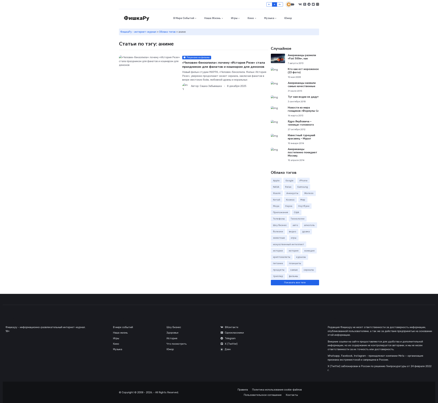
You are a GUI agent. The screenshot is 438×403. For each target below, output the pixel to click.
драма (306, 231)
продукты (279, 270)
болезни (278, 231)
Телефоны (279, 218)
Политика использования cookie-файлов (277, 389)
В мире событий (183, 18)
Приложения (280, 212)
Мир (302, 199)
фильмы (293, 276)
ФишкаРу (136, 18)
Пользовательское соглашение (263, 394)
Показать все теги (295, 282)
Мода (276, 206)
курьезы (301, 257)
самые (294, 270)
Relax (288, 187)
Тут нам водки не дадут (303, 97)
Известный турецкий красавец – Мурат (301, 137)
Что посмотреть (176, 343)
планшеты (295, 263)
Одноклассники (234, 332)
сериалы (309, 270)
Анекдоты (292, 193)
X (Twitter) (231, 343)
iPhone (303, 180)
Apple (276, 180)
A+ (280, 4)
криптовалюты (281, 257)
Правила (242, 389)
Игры (233, 18)
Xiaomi (277, 193)
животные (279, 238)
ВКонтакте (231, 327)
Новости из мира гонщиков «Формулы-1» (303, 109)
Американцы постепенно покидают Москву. (302, 152)
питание (278, 263)
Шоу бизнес (280, 225)
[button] (317, 18)
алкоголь (309, 225)
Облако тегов (167, 31)
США (296, 212)
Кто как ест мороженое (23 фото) (303, 70)
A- (269, 4)
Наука (288, 206)
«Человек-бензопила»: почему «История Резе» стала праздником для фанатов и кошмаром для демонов (223, 64)
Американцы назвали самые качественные (302, 84)
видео (292, 231)
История (171, 338)
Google (290, 180)
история (294, 250)
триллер (278, 276)
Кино (250, 18)
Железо (309, 193)
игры (293, 238)
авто (295, 225)
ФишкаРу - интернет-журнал (138, 31)
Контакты (292, 394)
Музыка (269, 18)
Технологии (297, 218)
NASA (276, 187)
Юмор (288, 18)
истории (278, 250)
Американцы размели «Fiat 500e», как (302, 57)
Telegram (230, 338)
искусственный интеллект (288, 244)
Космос (290, 199)
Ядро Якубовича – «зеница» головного (301, 123)
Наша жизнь (212, 18)
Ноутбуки (303, 206)
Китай (276, 199)
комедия (309, 250)
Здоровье (172, 332)
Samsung (302, 187)
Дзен (228, 349)
